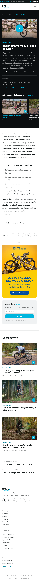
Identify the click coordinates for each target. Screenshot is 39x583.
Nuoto (4, 516)
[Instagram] (15, 500)
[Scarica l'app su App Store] (4, 500)
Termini (11, 578)
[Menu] (35, 6)
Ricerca (5, 558)
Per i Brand (6, 560)
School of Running (8, 534)
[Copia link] (35, 235)
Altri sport (5, 524)
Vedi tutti (31, 95)
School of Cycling (8, 537)
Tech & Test (6, 545)
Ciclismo (10, 15)
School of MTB (20, 15)
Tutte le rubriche (7, 548)
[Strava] (29, 500)
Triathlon (5, 519)
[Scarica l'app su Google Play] (9, 500)
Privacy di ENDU (20, 320)
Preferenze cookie (25, 578)
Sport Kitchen (7, 540)
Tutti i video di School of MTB (13, 88)
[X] (24, 235)
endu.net (5, 566)
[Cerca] (30, 6)
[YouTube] (24, 500)
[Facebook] (18, 235)
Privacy (17, 578)
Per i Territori (6, 563)
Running (5, 511)
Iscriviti (19, 316)
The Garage (6, 542)
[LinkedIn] (29, 235)
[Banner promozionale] (19, 271)
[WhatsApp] (13, 235)
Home (4, 15)
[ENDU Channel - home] (6, 6)
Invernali (5, 522)
